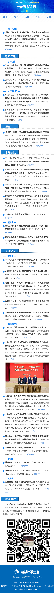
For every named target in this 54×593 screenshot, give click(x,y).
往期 (49, 17)
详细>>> (8, 49)
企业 (38, 17)
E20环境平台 (30, 582)
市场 (27, 17)
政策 (5, 17)
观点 (16, 17)
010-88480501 (32, 589)
